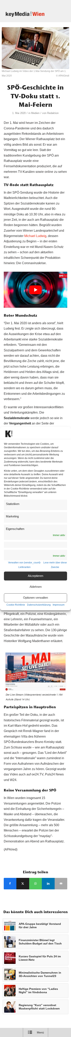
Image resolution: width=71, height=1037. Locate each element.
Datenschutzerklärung (39, 604)
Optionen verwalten (35, 597)
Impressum (58, 604)
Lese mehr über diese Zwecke (55, 565)
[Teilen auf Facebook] (10, 883)
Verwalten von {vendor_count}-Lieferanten (24, 565)
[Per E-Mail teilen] (61, 883)
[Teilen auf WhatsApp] (35, 883)
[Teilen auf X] (22, 883)
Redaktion (53, 113)
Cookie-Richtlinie (16, 604)
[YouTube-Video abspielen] (35, 290)
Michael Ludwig (35, 236)
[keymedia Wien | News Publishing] (29, 14)
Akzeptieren (35, 576)
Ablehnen (36, 587)
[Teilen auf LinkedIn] (48, 883)
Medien (35, 113)
